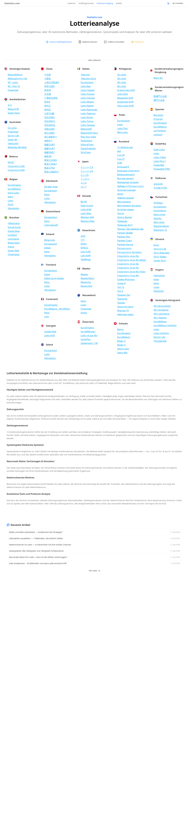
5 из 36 (121, 155)
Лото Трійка (160, 256)
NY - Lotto (13, 82)
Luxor (157, 287)
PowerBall (159, 165)
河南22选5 (49, 129)
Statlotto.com (12, 3)
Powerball (13, 90)
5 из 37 (121, 159)
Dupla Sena (14, 231)
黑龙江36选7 (50, 164)
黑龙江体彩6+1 (51, 171)
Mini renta (159, 222)
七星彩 (47, 78)
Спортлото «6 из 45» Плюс (131, 271)
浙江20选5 (49, 132)
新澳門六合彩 (160, 96)
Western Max (87, 221)
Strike (84, 312)
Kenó (156, 283)
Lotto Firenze (87, 94)
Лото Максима (161, 252)
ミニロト (85, 178)
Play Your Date (88, 136)
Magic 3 (121, 341)
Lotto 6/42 (49, 335)
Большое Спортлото (128, 170)
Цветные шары (125, 314)
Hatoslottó (159, 275)
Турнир (121, 302)
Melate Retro (87, 278)
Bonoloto (158, 115)
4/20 (83, 236)
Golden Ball (50, 331)
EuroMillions (14, 188)
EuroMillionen (88, 331)
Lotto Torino (87, 121)
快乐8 (47, 101)
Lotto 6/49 (86, 209)
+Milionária (14, 223)
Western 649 (87, 217)
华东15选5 (49, 86)
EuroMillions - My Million (57, 308)
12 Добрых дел (125, 147)
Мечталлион (124, 201)
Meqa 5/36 (13, 109)
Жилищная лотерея (127, 182)
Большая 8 (123, 166)
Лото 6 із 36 (160, 248)
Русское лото (124, 248)
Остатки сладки (125, 209)
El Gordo (158, 119)
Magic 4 (121, 344)
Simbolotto (86, 140)
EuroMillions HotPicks (165, 325)
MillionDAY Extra (89, 132)
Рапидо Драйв (125, 232)
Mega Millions (15, 74)
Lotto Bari (86, 86)
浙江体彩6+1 (50, 136)
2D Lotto (121, 74)
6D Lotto (121, 86)
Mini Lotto (122, 132)
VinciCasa (86, 152)
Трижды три (123, 294)
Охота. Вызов (124, 217)
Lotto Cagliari (88, 90)
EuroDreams (14, 185)
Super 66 (12, 139)
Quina (11, 246)
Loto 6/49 (85, 255)
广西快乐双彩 (51, 97)
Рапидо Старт (124, 240)
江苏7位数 (49, 113)
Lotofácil (12, 235)
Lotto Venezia (88, 125)
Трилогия (122, 298)
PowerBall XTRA (162, 169)
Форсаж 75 (123, 310)
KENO (84, 243)
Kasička (157, 218)
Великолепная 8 (125, 174)
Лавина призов (125, 197)
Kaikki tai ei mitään (54, 278)
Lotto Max (86, 213)
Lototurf (158, 134)
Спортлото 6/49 (16, 170)
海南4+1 (48, 140)
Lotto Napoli (87, 105)
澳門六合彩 (159, 100)
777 (82, 240)
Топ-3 (120, 291)
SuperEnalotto (88, 148)
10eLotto (85, 74)
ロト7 (83, 186)
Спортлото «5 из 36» (128, 263)
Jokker (47, 247)
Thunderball (160, 341)
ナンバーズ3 (87, 167)
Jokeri (47, 274)
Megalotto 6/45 (125, 97)
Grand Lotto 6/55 (126, 90)
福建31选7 (49, 148)
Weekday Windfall (17, 147)
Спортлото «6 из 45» (128, 267)
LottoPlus (86, 339)
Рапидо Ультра (125, 244)
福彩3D (48, 156)
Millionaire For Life (17, 78)
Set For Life (159, 337)
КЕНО (11, 162)
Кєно (156, 245)
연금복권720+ (160, 187)
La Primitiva (160, 130)
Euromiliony (160, 210)
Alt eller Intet (51, 186)
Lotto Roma (87, 117)
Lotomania (13, 238)
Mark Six (158, 77)
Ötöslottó (159, 291)
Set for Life (13, 135)
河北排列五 (49, 125)
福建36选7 (49, 152)
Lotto (10, 200)
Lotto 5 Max (160, 157)
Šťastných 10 (160, 230)
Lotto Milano (87, 101)
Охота (120, 213)
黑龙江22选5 (50, 160)
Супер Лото (160, 260)
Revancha (86, 282)
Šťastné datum (161, 226)
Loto (46, 316)
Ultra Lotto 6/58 (125, 105)
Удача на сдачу (125, 306)
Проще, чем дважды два (130, 228)
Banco (120, 329)
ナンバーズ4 (87, 171)
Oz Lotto (12, 127)
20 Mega (158, 202)
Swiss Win (122, 352)
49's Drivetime (161, 309)
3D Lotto (121, 78)
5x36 (119, 162)
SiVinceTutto (87, 144)
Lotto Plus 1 (160, 161)
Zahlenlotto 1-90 (89, 343)
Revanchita (86, 286)
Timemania (13, 254)
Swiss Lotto (123, 348)
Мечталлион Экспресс (129, 205)
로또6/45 (158, 183)
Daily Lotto (159, 149)
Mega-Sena (14, 242)
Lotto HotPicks (161, 333)
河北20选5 (49, 117)
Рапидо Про (123, 236)
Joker (156, 279)
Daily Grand (87, 205)
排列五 (47, 109)
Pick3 (10, 204)
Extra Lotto (13, 192)
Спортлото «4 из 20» (128, 256)
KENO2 (84, 247)
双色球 (47, 90)
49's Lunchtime (161, 313)
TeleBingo (86, 259)
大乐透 (47, 94)
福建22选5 (49, 144)
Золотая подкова (126, 190)
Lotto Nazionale (89, 109)
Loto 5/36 (85, 251)
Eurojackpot (50, 190)
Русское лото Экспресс (129, 252)
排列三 (47, 105)
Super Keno (14, 112)
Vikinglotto (13, 208)
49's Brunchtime (162, 306)
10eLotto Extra (88, 78)
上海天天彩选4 (51, 82)
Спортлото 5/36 (16, 166)
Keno (10, 196)
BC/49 (84, 201)
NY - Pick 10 (14, 86)
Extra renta (159, 214)
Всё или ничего (125, 178)
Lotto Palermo (88, 113)
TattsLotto (13, 143)
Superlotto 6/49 (125, 101)
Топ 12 (120, 287)
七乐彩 (47, 74)
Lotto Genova (88, 97)
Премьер (122, 221)
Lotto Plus (122, 128)
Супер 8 (121, 283)
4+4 (9, 105)
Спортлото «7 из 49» (128, 275)
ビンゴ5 (85, 175)
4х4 (119, 151)
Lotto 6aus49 (51, 225)
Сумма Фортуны (126, 279)
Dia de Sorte (14, 227)
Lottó (47, 354)
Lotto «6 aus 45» (89, 335)
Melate (84, 274)
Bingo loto (49, 240)
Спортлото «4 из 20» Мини (131, 260)
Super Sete (13, 250)
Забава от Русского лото (130, 186)
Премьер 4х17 (125, 225)
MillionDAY (86, 129)
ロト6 (83, 182)
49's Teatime (160, 317)
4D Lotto (121, 82)
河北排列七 (49, 121)
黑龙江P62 (49, 167)
